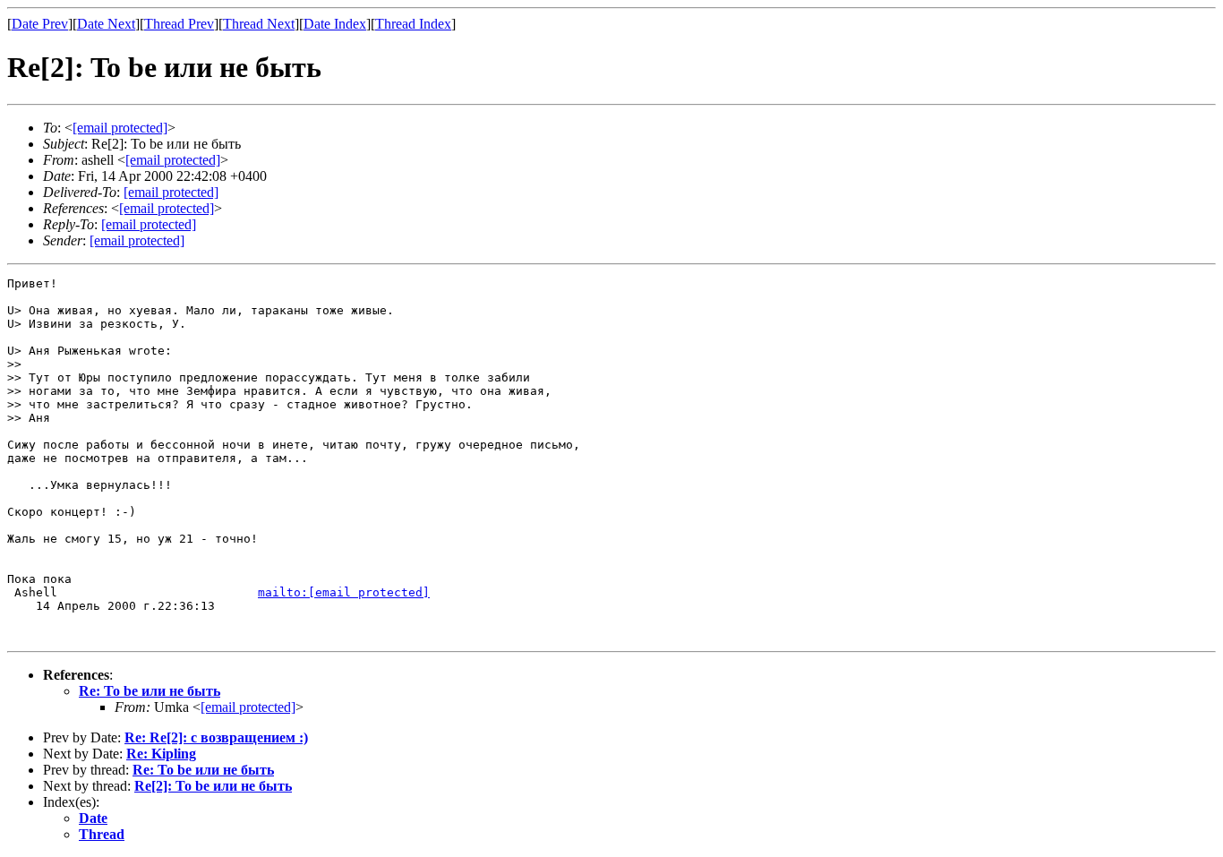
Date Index (335, 23)
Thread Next (259, 23)
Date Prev (40, 23)
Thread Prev (179, 23)
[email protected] (171, 192)
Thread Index (413, 23)
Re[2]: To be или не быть (213, 785)
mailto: (344, 592)
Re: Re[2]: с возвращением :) (216, 737)
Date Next (106, 23)
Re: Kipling (161, 753)
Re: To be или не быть (149, 690)
